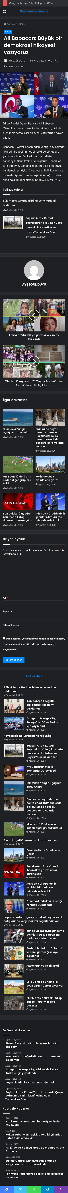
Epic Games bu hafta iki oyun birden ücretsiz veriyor (44, 983)
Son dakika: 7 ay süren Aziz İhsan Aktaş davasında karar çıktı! (17, 517)
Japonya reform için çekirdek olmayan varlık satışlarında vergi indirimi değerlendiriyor (33, 919)
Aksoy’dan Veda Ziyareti (42, 965)
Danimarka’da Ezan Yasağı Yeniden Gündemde (44, 903)
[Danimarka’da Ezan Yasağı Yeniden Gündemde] (14, 906)
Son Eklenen (34, 675)
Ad (5, 597)
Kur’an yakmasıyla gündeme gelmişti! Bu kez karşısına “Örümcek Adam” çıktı (45, 934)
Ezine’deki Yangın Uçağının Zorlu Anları (16, 430)
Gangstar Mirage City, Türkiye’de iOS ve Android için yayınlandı (43, 722)
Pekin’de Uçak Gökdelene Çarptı (47, 478)
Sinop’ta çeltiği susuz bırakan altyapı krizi (31, 840)
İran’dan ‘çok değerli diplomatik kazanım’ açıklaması (40, 704)
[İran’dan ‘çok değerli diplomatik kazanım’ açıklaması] (14, 706)
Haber (22, 23)
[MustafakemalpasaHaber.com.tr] (34, 11)
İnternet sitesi (11, 625)
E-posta (8, 611)
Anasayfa (11, 23)
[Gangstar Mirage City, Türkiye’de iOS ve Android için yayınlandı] (14, 723)
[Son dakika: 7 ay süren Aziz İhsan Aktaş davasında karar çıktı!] (18, 501)
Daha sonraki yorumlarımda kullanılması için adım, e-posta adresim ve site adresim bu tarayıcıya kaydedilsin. (34, 644)
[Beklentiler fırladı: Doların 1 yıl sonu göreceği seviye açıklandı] (14, 953)
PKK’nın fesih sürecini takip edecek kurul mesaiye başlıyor (44, 1001)
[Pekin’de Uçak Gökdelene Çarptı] (50, 464)
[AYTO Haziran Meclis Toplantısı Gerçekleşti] (14, 772)
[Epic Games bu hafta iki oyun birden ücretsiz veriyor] (14, 987)
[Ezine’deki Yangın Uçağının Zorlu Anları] (18, 417)
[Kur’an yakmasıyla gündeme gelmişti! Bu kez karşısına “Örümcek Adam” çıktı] (14, 936)
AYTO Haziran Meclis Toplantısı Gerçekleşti (41, 768)
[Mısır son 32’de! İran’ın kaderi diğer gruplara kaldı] (18, 464)
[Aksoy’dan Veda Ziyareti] (14, 970)
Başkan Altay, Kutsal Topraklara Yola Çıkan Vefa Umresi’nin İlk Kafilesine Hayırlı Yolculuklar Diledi (44, 751)
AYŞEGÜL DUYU (17, 60)
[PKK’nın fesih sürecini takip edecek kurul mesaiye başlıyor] (14, 1003)
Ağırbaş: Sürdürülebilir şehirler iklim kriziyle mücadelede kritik (50, 517)
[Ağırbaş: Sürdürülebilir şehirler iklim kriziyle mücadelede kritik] (50, 501)
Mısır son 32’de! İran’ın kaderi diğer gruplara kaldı (17, 480)
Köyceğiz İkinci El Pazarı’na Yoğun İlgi (28, 736)
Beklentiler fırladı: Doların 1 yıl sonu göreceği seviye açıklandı (44, 952)
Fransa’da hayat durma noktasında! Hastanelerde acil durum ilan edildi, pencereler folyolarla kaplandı (50, 437)
